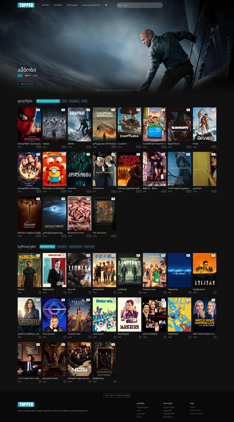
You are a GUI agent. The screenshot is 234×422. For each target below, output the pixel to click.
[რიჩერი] (29, 270)
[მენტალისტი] (54, 270)
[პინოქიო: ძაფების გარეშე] (29, 213)
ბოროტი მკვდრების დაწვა (129, 188)
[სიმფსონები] (179, 314)
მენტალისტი (48, 289)
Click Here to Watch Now (116, 395)
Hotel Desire (98, 188)
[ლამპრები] (129, 270)
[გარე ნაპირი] (104, 270)
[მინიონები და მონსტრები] (54, 169)
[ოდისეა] (54, 124)
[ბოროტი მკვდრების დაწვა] (129, 169)
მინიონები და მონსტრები (54, 188)
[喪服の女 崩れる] (154, 169)
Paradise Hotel (149, 289)
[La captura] (129, 124)
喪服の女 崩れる (150, 188)
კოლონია (72, 188)
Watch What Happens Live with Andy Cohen (204, 334)
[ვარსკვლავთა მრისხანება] (104, 124)
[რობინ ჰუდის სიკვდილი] (179, 169)
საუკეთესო (74, 101)
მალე (84, 101)
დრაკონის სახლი (50, 378)
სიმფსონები (173, 334)
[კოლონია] (79, 169)
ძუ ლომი (72, 289)
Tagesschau (173, 289)
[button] (93, 90)
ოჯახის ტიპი (98, 334)
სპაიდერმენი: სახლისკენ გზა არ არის (29, 188)
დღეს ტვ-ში (89, 246)
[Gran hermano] (54, 314)
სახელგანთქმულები (91, 5)
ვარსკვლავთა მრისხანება (104, 144)
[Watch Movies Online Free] (26, 5)
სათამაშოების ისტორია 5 (154, 144)
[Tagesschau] (179, 270)
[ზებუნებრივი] (104, 359)
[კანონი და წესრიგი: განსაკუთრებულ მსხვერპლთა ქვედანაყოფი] (29, 314)
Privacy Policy (195, 410)
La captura (122, 144)
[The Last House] (104, 213)
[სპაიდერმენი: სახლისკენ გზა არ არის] (29, 169)
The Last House (99, 233)
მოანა (195, 144)
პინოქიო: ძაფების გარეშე (29, 233)
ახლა (64, 101)
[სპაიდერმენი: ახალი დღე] (29, 124)
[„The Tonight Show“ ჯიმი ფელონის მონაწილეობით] (29, 359)
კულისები (197, 188)
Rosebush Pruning (76, 233)
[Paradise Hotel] (154, 270)
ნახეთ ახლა (28, 84)
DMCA (192, 407)
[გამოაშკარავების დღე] (54, 213)
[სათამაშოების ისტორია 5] (154, 124)
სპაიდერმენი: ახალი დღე (29, 144)
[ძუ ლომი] (79, 270)
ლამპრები (122, 289)
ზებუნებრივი (98, 378)
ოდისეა (46, 144)
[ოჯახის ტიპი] (104, 314)
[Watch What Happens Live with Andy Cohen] (204, 314)
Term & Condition (196, 414)
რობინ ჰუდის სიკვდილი (178, 188)
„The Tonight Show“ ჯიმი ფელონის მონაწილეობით (29, 378)
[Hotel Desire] (104, 169)
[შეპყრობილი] (179, 124)
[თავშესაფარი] (204, 270)
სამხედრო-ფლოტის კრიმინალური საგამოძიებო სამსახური (79, 378)
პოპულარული (142, 407)
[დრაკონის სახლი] (54, 359)
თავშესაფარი (199, 289)
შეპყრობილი (174, 144)
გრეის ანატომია (150, 334)
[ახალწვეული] (129, 314)
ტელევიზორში (75, 246)
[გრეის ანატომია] (154, 314)
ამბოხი (71, 144)
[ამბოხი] (79, 124)
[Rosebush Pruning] (79, 213)
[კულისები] (204, 169)
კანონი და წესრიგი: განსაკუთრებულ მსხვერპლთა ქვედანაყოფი (29, 334)
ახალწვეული (123, 334)
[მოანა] (204, 124)
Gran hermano (49, 334)
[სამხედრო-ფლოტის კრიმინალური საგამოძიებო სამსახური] (79, 359)
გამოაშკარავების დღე (53, 233)
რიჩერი (21, 289)
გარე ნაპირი (98, 289)
